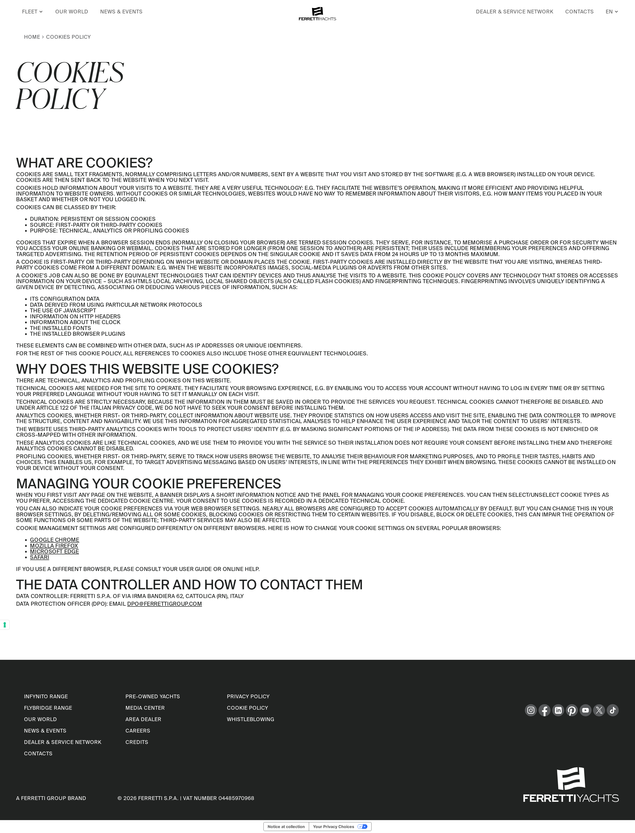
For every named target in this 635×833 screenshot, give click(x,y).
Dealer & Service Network (514, 11)
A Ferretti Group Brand (51, 798)
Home (32, 37)
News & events (121, 11)
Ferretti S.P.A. (158, 798)
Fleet (29, 11)
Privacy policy (248, 696)
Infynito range (46, 696)
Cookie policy (247, 708)
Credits (137, 742)
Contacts (579, 11)
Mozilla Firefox (54, 546)
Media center (145, 708)
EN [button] (609, 11)
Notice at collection (286, 826)
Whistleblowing (250, 719)
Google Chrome (54, 540)
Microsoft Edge (54, 551)
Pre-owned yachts (153, 696)
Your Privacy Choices (333, 826)
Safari (39, 557)
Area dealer (143, 719)
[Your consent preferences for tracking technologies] (4, 625)
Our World (71, 11)
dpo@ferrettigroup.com (164, 604)
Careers (138, 730)
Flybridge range (48, 708)
